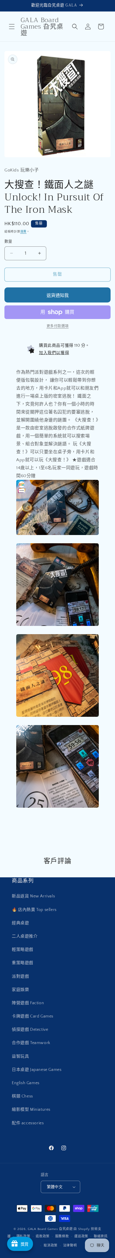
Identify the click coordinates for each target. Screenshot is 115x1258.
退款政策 (43, 1236)
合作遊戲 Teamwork (31, 1043)
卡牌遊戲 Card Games (32, 1016)
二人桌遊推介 (25, 936)
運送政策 (81, 1236)
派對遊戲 (20, 976)
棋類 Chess (22, 1096)
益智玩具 (20, 1056)
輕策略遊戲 (22, 949)
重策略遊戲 (22, 963)
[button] (11, 26)
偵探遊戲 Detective (30, 1029)
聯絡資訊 (101, 1236)
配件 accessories (28, 1123)
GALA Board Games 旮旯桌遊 (50, 1229)
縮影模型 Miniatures (31, 1109)
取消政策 (51, 1245)
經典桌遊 (20, 923)
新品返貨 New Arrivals (33, 896)
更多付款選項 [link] (58, 326)
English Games (26, 1083)
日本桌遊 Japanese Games (36, 1069)
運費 (23, 231)
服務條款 (62, 1236)
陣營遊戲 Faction (28, 1003)
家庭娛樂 (20, 989)
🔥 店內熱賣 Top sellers (34, 909)
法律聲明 (70, 1245)
